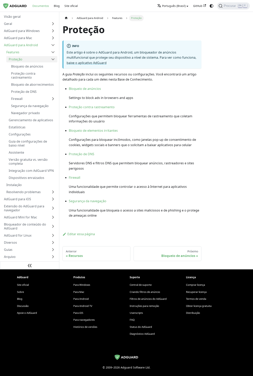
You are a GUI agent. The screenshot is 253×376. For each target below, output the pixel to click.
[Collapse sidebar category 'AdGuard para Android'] (53, 45)
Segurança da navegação (87, 201)
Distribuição (193, 313)
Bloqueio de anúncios (85, 88)
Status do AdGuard (141, 327)
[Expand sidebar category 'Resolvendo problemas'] (53, 192)
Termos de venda (196, 299)
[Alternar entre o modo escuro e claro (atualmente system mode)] (211, 6)
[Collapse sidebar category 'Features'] (53, 52)
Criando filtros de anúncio (145, 292)
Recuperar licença (196, 292)
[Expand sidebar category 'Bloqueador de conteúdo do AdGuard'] (53, 226)
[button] (29, 24)
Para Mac (78, 292)
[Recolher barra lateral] (29, 265)
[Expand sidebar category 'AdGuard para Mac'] (53, 38)
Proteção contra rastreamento (92, 107)
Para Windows (81, 285)
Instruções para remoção (144, 306)
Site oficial (71, 6)
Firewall (74, 177)
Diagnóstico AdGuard (142, 334)
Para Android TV (82, 306)
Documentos (40, 6)
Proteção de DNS (81, 154)
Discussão (23, 306)
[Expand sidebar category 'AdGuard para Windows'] (53, 31)
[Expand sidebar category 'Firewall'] (53, 99)
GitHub (197, 6)
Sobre (20, 292)
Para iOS (78, 313)
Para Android (81, 299)
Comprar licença (195, 285)
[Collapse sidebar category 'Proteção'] (53, 59)
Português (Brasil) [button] (174, 6)
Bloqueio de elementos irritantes (93, 130)
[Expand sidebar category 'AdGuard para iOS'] (53, 199)
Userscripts (136, 313)
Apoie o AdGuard (27, 313)
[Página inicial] (66, 18)
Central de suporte (141, 285)
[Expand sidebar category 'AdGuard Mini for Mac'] (53, 217)
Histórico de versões (85, 327)
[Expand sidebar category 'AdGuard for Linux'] (53, 235)
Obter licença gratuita (198, 306)
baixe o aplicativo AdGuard (87, 63)
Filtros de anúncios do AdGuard (148, 299)
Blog (57, 6)
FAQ (132, 319)
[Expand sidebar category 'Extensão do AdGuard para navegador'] (53, 208)
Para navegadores (84, 319)
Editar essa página (81, 234)
